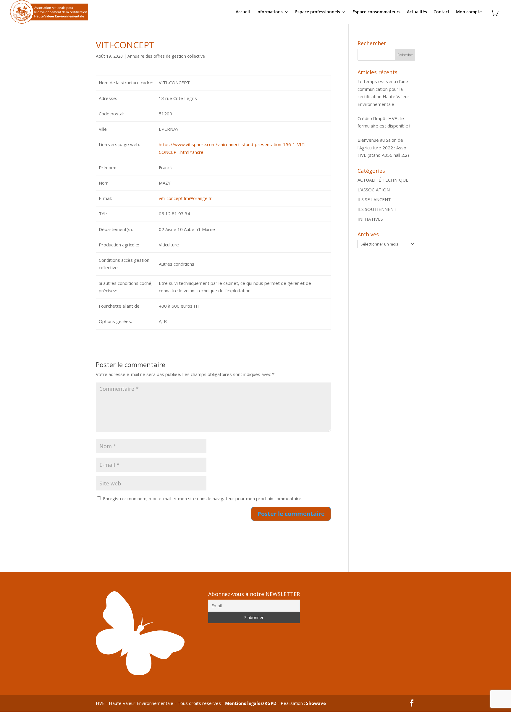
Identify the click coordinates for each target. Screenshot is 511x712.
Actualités (417, 12)
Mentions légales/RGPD (250, 703)
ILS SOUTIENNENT (377, 209)
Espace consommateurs (376, 12)
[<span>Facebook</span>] (411, 703)
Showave (316, 703)
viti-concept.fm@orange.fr (185, 198)
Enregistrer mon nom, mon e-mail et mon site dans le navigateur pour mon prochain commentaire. (202, 498)
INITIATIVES (370, 219)
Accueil (243, 12)
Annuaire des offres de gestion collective (166, 56)
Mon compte (469, 12)
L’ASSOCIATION (374, 190)
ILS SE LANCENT (374, 199)
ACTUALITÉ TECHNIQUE (383, 180)
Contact (441, 12)
